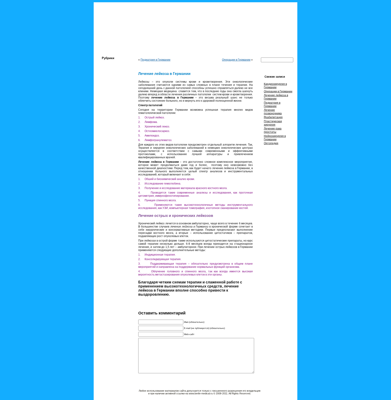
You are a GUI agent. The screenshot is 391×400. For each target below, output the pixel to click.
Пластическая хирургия (273, 123)
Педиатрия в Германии (155, 59)
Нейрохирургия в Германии (275, 137)
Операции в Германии (236, 59)
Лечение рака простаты (272, 130)
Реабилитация (273, 117)
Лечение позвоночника (273, 111)
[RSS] (99, 392)
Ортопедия (271, 143)
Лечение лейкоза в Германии (276, 97)
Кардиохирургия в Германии (275, 85)
